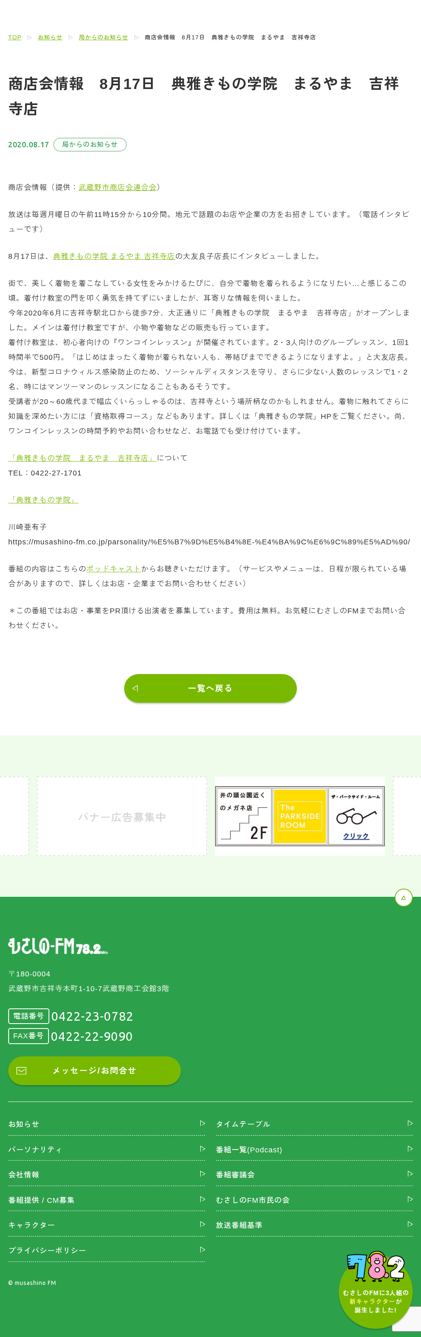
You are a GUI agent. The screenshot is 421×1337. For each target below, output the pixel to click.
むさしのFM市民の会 (253, 1200)
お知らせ (50, 37)
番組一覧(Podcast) (249, 1150)
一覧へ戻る (210, 688)
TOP (14, 37)
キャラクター (31, 1225)
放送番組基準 (239, 1225)
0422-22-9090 (92, 1036)
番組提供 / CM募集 (41, 1200)
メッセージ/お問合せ (94, 1070)
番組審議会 (235, 1175)
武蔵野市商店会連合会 (118, 187)
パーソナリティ (35, 1150)
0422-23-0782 (92, 1016)
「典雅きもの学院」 (43, 500)
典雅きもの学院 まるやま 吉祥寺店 (114, 256)
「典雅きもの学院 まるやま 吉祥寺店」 (82, 458)
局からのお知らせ (103, 37)
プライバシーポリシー (47, 1251)
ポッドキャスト (113, 569)
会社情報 (23, 1175)
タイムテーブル (243, 1124)
